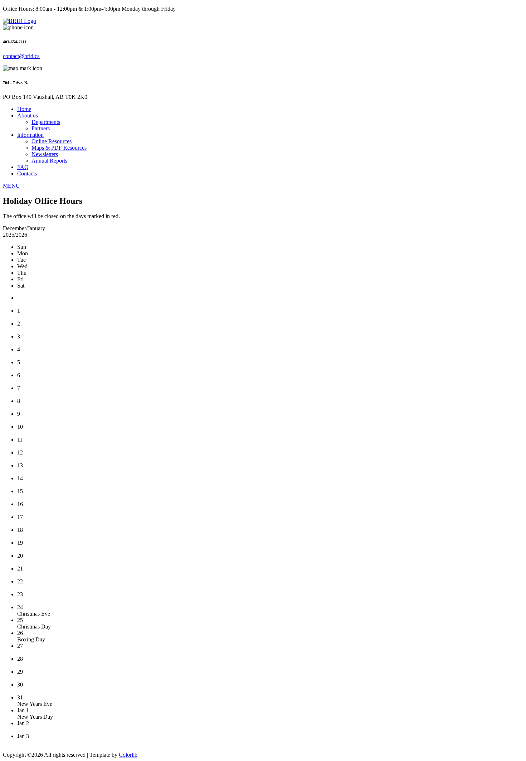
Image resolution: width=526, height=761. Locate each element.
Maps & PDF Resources (59, 148)
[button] (11, 186)
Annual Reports (49, 161)
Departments (45, 122)
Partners (40, 128)
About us (27, 115)
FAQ (23, 167)
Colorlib (128, 755)
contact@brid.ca (21, 56)
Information (30, 135)
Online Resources (51, 141)
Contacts (27, 173)
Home (24, 109)
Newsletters (44, 154)
